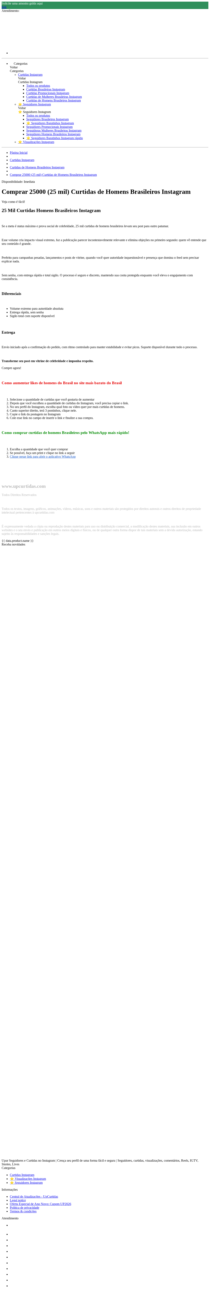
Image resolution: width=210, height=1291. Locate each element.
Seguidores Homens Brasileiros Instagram (53, 134)
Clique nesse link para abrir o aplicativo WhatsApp (43, 456)
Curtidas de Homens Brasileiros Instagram (53, 100)
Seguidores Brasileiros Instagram (47, 119)
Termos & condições (23, 1211)
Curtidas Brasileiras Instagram (45, 89)
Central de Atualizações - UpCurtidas (34, 1196)
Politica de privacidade (24, 1207)
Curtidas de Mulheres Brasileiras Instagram (54, 96)
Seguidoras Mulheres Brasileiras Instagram (53, 130)
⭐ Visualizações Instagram (36, 142)
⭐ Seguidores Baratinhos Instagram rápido (54, 138)
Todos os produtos (38, 85)
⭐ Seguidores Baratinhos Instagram (50, 123)
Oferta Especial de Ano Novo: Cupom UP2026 (40, 1204)
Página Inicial (18, 152)
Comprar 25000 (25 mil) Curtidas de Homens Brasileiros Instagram (53, 174)
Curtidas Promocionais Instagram (47, 93)
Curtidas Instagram (30, 74)
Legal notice (18, 1200)
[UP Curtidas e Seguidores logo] (17, 46)
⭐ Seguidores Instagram (34, 104)
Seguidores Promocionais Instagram (49, 127)
